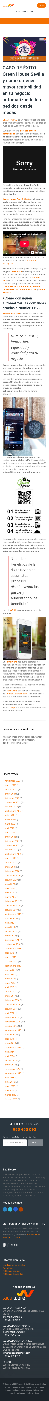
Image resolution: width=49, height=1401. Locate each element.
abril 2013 (9, 1090)
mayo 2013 (10, 1086)
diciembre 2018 (12, 940)
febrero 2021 (11, 862)
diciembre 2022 (12, 798)
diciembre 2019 (12, 901)
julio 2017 (9, 974)
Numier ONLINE (28, 289)
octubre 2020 (11, 879)
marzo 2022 (10, 832)
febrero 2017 (11, 991)
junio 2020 (10, 884)
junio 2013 (10, 1081)
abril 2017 (9, 987)
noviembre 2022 (13, 802)
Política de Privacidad (13, 1274)
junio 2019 (10, 927)
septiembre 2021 (13, 854)
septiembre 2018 (13, 948)
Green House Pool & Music (16, 199)
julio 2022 (9, 815)
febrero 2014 (11, 1060)
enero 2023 (10, 793)
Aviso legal (8, 1268)
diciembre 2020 (12, 871)
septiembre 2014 (13, 1047)
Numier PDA (25, 286)
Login (42, 5)
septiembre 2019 (13, 914)
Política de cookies (12, 1271)
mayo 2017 (10, 983)
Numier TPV (11, 286)
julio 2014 (9, 1051)
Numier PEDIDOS (11, 313)
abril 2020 (9, 892)
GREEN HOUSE (10, 119)
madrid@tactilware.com (14, 1331)
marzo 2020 (10, 897)
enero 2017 (10, 995)
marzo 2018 (10, 957)
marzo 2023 (10, 785)
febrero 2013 (11, 1099)
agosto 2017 (11, 970)
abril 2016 (9, 1013)
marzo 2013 (10, 1094)
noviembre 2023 (13, 780)
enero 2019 (10, 935)
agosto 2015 (11, 1034)
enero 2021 (10, 866)
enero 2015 (10, 1043)
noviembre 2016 (13, 1004)
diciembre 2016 (12, 1000)
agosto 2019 (11, 918)
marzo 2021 (10, 858)
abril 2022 (9, 828)
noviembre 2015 (13, 1021)
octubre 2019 (11, 909)
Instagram (8, 263)
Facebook (31, 260)
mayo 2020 (10, 888)
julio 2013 (9, 1077)
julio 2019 (9, 922)
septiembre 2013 (13, 1073)
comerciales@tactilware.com (16, 1352)
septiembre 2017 (13, 965)
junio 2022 (10, 819)
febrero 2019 (11, 931)
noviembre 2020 (13, 875)
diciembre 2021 (12, 841)
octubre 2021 (11, 849)
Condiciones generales (14, 1265)
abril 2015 (9, 1038)
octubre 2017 (11, 961)
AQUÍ (13, 610)
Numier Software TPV (16, 693)
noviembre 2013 (13, 1069)
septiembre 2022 (13, 811)
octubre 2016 (11, 1008)
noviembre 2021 (13, 845)
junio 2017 (10, 978)
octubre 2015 (11, 1026)
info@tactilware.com (12, 1316)
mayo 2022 (10, 823)
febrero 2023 (11, 789)
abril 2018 (9, 952)
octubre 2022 (11, 806)
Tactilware (16, 271)
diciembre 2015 (12, 1017)
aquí (13, 707)
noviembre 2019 (13, 905)
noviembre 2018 (13, 944)
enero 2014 (10, 1064)
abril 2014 (9, 1056)
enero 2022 (10, 836)
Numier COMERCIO (12, 1237)
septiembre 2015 (13, 1030)
